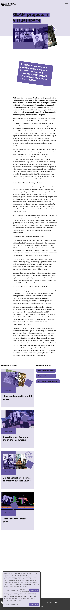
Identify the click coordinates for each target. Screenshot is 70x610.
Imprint (58, 602)
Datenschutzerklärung (21, 586)
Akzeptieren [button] (34, 590)
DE (41, 606)
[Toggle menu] (67, 4)
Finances (48, 602)
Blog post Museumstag (46, 370)
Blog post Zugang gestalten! (48, 381)
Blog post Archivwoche (46, 376)
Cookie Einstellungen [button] (12, 590)
